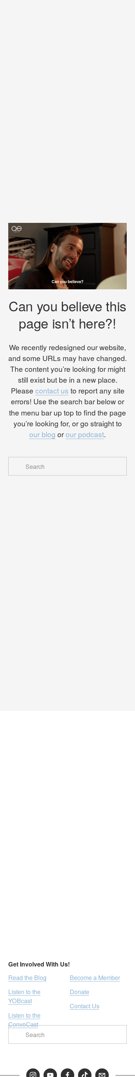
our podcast (85, 434)
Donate (79, 991)
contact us (52, 390)
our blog (42, 434)
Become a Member (95, 977)
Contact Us (84, 1005)
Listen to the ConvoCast (24, 1019)
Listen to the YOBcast (24, 996)
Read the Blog (27, 977)
